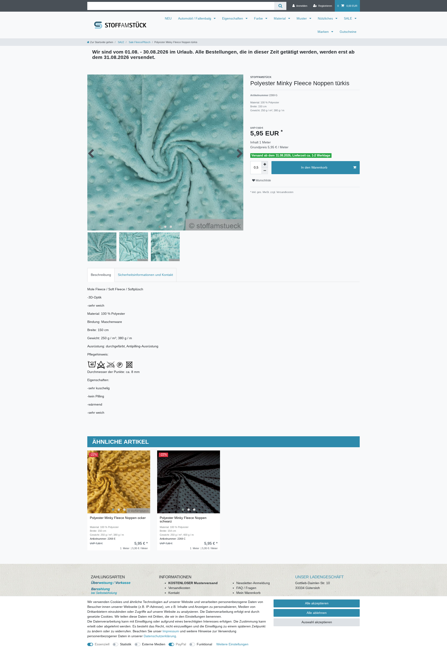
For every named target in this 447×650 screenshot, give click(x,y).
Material (280, 18)
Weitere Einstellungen (232, 644)
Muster (302, 18)
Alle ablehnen (317, 613)
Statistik (125, 644)
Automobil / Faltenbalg (195, 18)
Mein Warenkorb (248, 593)
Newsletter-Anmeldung (253, 583)
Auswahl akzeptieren (316, 622)
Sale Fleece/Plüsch (139, 42)
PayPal (181, 644)
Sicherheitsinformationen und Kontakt (145, 275)
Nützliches (326, 18)
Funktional (204, 644)
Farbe (259, 18)
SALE (348, 18)
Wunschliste (263, 180)
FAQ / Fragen (246, 588)
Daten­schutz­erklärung (160, 636)
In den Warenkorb (314, 167)
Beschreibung (101, 275)
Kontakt (173, 593)
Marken (324, 32)
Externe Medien (153, 644)
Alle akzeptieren (316, 603)
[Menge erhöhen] (264, 164)
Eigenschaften (233, 18)
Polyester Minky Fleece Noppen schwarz (183, 519)
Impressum (171, 631)
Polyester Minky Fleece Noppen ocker (118, 518)
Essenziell (102, 644)
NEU (168, 18)
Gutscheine (348, 32)
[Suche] (280, 6)
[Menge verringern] (264, 171)
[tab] (101, 275)
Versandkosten (179, 588)
